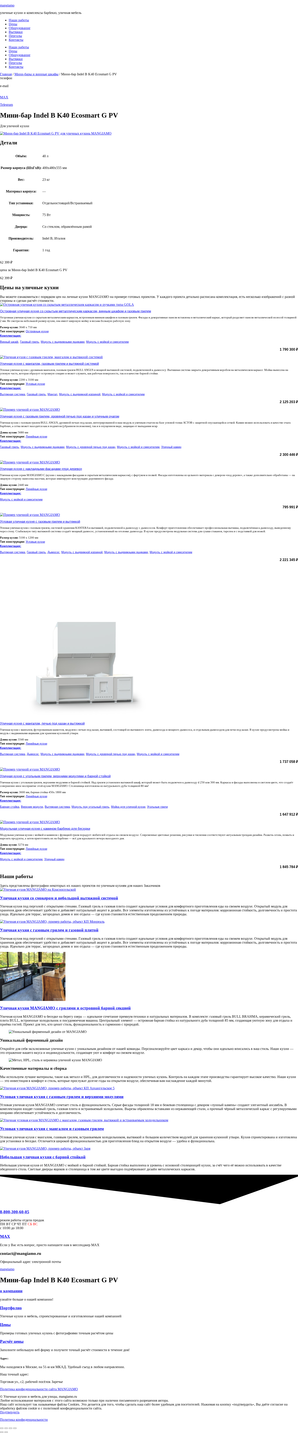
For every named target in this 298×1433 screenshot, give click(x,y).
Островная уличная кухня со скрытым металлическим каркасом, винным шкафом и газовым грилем (75, 311)
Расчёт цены (12, 1341)
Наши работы (19, 20)
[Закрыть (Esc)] (15, 1428)
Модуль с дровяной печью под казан (90, 447)
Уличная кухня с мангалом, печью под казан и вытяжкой (42, 723)
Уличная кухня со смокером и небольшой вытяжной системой (59, 898)
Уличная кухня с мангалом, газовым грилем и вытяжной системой (49, 363)
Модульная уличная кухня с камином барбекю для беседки (45, 828)
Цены (13, 24)
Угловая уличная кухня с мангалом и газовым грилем (52, 1128)
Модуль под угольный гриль (90, 806)
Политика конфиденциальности (24, 1419)
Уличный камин (171, 447)
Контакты (16, 40)
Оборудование (19, 28)
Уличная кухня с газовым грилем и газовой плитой (49, 930)
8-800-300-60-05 (12, 82)
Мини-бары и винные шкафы (36, 74)
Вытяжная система (12, 394)
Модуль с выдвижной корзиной (79, 394)
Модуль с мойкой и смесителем (107, 341)
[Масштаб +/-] (1, 1428)
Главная (6, 74)
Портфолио (11, 1308)
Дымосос (54, 552)
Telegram (6, 104)
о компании (11, 1291)
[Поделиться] (10, 1428)
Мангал (52, 394)
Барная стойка (9, 806)
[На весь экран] (6, 1428)
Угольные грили (157, 806)
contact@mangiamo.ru (15, 90)
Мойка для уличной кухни (128, 806)
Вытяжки (16, 32)
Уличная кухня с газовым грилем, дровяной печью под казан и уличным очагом (59, 416)
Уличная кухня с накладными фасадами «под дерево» (41, 469)
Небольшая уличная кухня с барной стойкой (43, 1157)
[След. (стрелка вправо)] (6, 1432)
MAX (4, 97)
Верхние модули (32, 806)
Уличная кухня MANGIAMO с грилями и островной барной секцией (65, 1008)
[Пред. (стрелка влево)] (1, 1432)
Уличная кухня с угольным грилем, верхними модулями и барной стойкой (55, 776)
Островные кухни (37, 331)
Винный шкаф (9, 341)
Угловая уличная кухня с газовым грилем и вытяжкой (40, 521)
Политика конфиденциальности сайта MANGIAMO (39, 1389)
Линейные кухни (36, 436)
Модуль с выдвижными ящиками (62, 341)
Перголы (15, 36)
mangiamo (7, 5)
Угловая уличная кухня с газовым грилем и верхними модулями (61, 1096)
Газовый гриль (29, 341)
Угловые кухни (35, 383)
